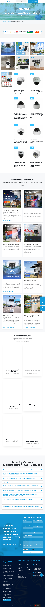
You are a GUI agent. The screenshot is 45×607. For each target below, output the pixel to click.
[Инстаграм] (10, 600)
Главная (4, 21)
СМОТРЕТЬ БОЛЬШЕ (12, 356)
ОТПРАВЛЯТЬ (32, 552)
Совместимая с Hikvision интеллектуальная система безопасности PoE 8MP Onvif (20, 141)
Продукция (9, 21)
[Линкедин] (6, 600)
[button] (21, 1)
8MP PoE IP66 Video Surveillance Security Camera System (36, 141)
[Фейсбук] (4, 600)
